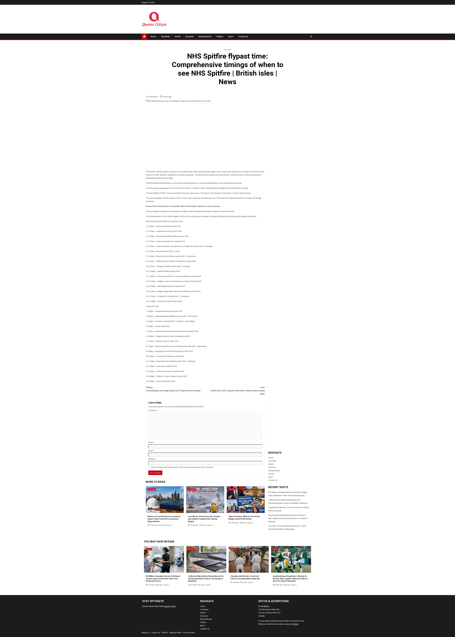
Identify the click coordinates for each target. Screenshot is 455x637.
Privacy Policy (189, 632)
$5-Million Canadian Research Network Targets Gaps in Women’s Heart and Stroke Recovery (163, 578)
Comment (152, 410)
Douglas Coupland (166, 525)
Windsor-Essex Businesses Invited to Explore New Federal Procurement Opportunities (164, 519)
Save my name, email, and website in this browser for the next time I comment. (182, 467)
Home (153, 36)
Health (149, 549)
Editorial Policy (175, 632)
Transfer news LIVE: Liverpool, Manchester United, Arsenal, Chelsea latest (237, 390)
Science (191, 549)
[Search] (311, 36)
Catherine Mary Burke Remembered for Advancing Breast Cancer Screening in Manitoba (206, 578)
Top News (165, 36)
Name (151, 442)
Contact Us (243, 36)
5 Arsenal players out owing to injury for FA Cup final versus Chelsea (173, 389)
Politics (219, 36)
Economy (189, 36)
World (177, 36)
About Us (145, 632)
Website (151, 459)
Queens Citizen (170, 606)
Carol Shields (153, 97)
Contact (295, 624)
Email (151, 450)
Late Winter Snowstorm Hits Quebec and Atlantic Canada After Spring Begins (204, 519)
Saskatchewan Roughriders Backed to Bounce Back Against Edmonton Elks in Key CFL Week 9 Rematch (287, 518)
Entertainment (205, 36)
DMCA (165, 632)
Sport (230, 36)
